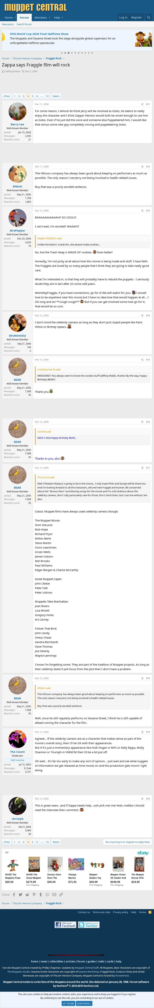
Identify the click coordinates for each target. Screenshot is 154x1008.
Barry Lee (17, 124)
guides (92, 961)
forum (81, 961)
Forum (24, 17)
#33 (148, 210)
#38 (148, 678)
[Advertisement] (77, 83)
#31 (148, 104)
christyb (17, 819)
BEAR (17, 379)
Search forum (24, 24)
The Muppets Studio (18, 971)
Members (41, 17)
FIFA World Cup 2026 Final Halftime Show (33, 34)
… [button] (42, 96)
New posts (8, 24)
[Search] (148, 17)
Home (9, 17)
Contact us (84, 912)
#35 (148, 359)
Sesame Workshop (88, 971)
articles (70, 961)
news (44, 961)
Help (57, 17)
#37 (148, 467)
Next (55, 96)
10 (92, 53)
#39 (148, 731)
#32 (148, 166)
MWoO (17, 186)
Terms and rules (101, 912)
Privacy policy (120, 912)
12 (47, 96)
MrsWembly (17, 335)
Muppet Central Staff (87, 967)
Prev (7, 96)
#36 (148, 422)
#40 (148, 798)
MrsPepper (17, 230)
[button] (15, 17)
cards (110, 961)
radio (101, 961)
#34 (148, 315)
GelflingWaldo (12, 71)
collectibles (56, 961)
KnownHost (122, 975)
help (118, 961)
